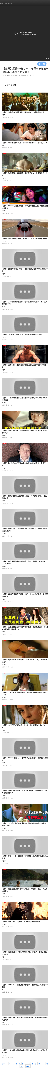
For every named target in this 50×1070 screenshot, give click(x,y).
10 (39, 1064)
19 (21, 1066)
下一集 (41, 63)
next (28, 1066)
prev (3, 1064)
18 (47, 1064)
